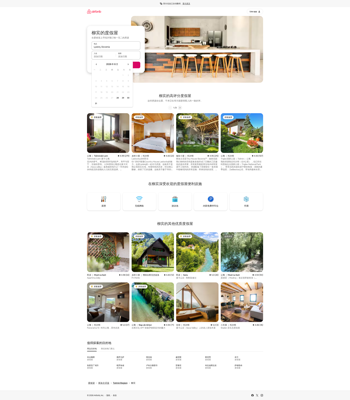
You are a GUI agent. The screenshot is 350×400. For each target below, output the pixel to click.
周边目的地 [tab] (92, 348)
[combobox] (116, 46)
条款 (115, 395)
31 (96, 103)
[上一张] (170, 107)
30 (128, 98)
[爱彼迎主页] (94, 11)
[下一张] (180, 107)
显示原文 (186, 3)
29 (123, 98)
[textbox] (104, 56)
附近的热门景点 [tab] (108, 348)
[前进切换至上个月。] (96, 64)
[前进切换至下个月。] (128, 64)
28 (117, 98)
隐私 (108, 395)
